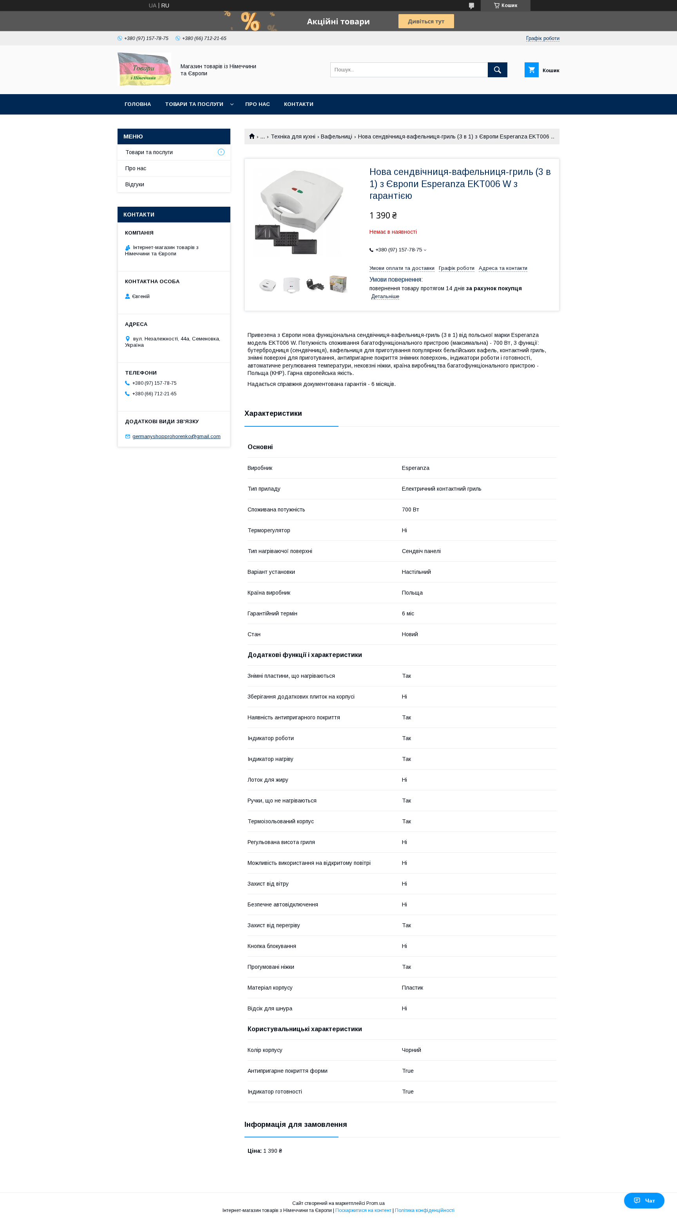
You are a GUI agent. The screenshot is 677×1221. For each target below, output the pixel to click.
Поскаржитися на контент (363, 1210)
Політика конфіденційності (424, 1210)
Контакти (298, 104)
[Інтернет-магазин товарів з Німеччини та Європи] (144, 84)
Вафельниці (336, 136)
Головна (138, 104)
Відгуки (134, 184)
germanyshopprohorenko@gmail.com (176, 436)
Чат (650, 1200)
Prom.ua (375, 1203)
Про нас (257, 104)
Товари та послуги (194, 104)
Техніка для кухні (293, 136)
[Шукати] (497, 69)
